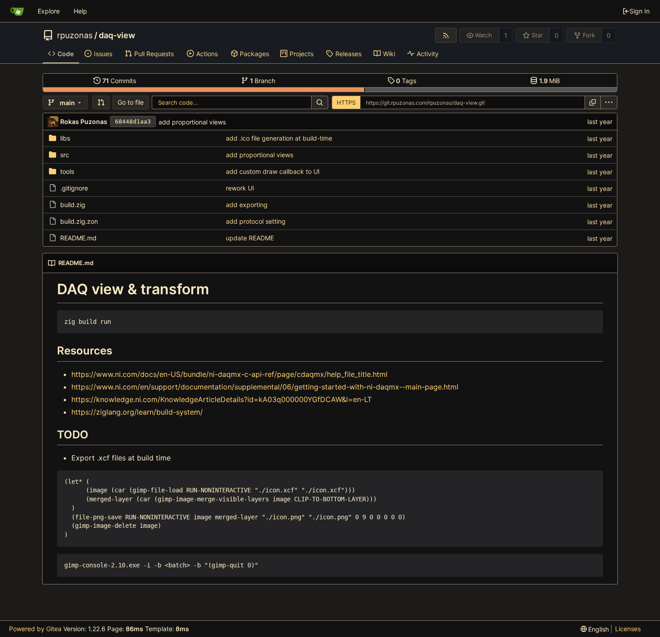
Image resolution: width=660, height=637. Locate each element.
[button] (101, 102)
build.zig (72, 204)
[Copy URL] (593, 102)
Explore (49, 11)
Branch (263, 80)
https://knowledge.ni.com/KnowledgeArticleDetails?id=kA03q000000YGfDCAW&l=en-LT (221, 399)
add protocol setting (256, 221)
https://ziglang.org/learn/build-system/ (137, 411)
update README (250, 238)
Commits (119, 80)
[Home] (17, 11)
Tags (406, 80)
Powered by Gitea (35, 629)
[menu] (608, 102)
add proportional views (192, 122)
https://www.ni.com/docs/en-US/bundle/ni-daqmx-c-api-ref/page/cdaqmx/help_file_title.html (229, 374)
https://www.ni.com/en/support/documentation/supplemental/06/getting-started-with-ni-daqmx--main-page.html (264, 386)
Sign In (639, 11)
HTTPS (346, 102)
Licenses (628, 629)
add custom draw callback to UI (273, 171)
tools (67, 171)
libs (65, 138)
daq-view (117, 35)
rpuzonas (74, 35)
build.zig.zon (79, 221)
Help (80, 11)
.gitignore (74, 188)
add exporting (247, 204)
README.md (78, 238)
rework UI (240, 188)
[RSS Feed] (445, 35)
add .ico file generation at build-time (279, 138)
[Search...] (319, 102)
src (64, 155)
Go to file (131, 102)
